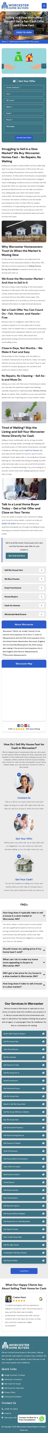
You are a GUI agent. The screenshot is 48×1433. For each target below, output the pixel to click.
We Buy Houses (9, 1057)
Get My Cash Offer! (24, 138)
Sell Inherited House (11, 1088)
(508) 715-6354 (24, 32)
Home (4, 41)
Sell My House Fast (11, 1041)
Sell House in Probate (12, 1143)
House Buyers (8, 1182)
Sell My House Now (11, 1096)
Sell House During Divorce (13, 1135)
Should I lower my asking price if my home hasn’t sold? (22, 950)
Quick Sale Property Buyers (14, 1034)
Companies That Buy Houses (14, 1253)
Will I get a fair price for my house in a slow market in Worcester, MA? (22, 975)
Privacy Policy (10, 1392)
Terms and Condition (12, 1396)
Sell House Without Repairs (14, 1213)
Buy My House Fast (11, 1120)
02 (19, 815)
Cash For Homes (32, 450)
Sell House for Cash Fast (14, 1388)
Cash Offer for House (11, 1167)
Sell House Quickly (10, 1190)
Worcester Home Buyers (28, 1427)
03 (19, 856)
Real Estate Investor (11, 1174)
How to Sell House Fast (12, 1237)
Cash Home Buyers (10, 1049)
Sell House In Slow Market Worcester (24, 41)
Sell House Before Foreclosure (15, 1159)
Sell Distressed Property (13, 1127)
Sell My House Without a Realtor (16, 1112)
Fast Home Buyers (10, 1198)
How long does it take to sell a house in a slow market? (22, 985)
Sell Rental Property (11, 1206)
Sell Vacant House (10, 1229)
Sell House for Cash (11, 1065)
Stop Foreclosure (10, 1151)
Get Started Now (16, 555)
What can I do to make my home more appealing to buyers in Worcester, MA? (20, 962)
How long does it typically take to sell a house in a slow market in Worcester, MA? (23, 915)
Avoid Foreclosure (10, 1081)
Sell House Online (10, 1260)
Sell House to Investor (13, 1379)
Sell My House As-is (11, 1073)
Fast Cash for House (12, 1384)
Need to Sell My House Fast (14, 1104)
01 (19, 774)
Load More (24, 1271)
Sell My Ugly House (11, 1245)
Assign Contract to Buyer (14, 1375)
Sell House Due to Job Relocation (16, 1221)
